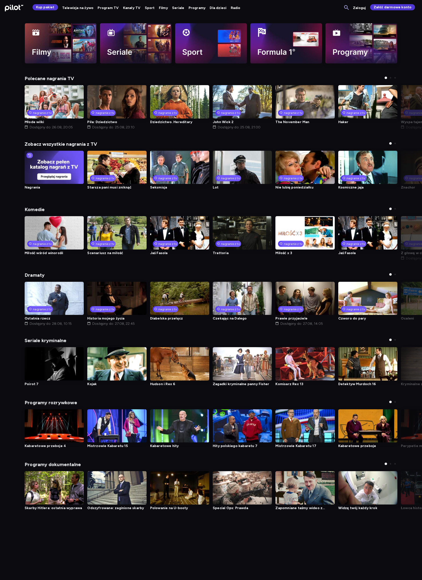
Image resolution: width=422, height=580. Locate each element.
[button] (386, 77)
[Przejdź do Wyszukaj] (346, 7)
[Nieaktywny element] (60, 43)
